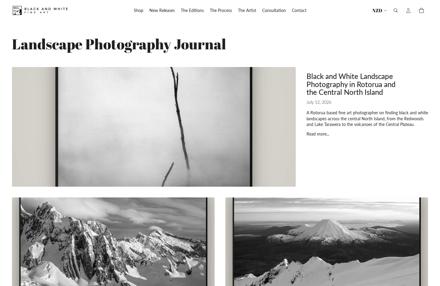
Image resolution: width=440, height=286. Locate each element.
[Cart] (421, 10)
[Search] (395, 10)
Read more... (318, 133)
